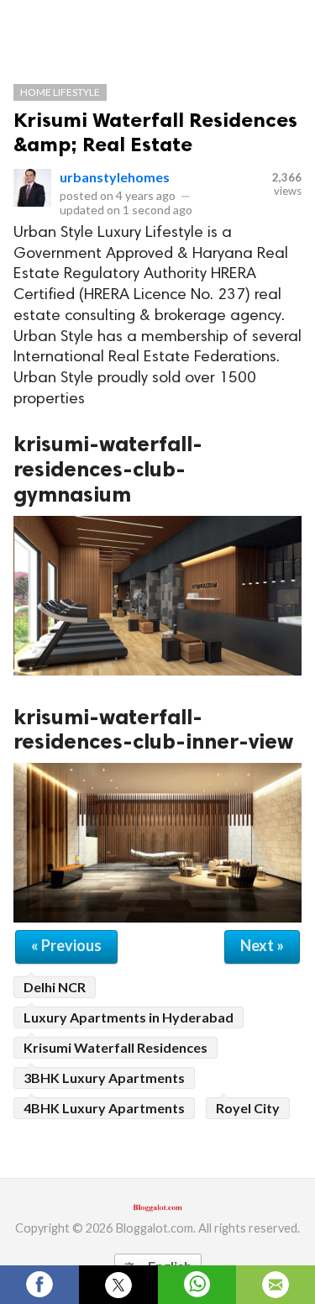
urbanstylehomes (115, 177)
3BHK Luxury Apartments (104, 1078)
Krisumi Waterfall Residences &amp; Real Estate (155, 132)
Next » (262, 945)
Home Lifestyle (60, 92)
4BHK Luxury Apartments (104, 1108)
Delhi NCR (55, 987)
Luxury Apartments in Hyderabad (129, 1017)
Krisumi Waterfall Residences (115, 1047)
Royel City (248, 1108)
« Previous (66, 945)
